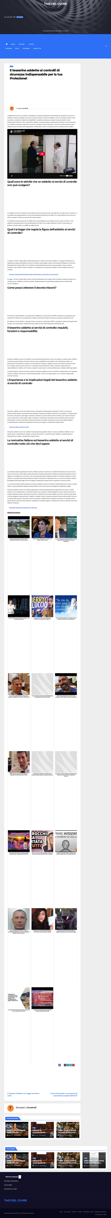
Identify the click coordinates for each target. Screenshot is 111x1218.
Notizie (21, 44)
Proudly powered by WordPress (11, 1213)
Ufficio (31, 44)
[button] (106, 46)
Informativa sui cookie (10, 1189)
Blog (17, 48)
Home (61, 1211)
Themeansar (31, 1213)
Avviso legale (8, 1185)
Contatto (37, 48)
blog (11, 66)
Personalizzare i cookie (100, 1214)
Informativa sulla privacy (11, 1181)
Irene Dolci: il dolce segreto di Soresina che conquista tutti (67, 1132)
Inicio (13, 44)
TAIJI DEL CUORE (55, 4)
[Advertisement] (55, 17)
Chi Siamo (26, 48)
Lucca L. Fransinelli (22, 108)
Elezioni (9, 48)
